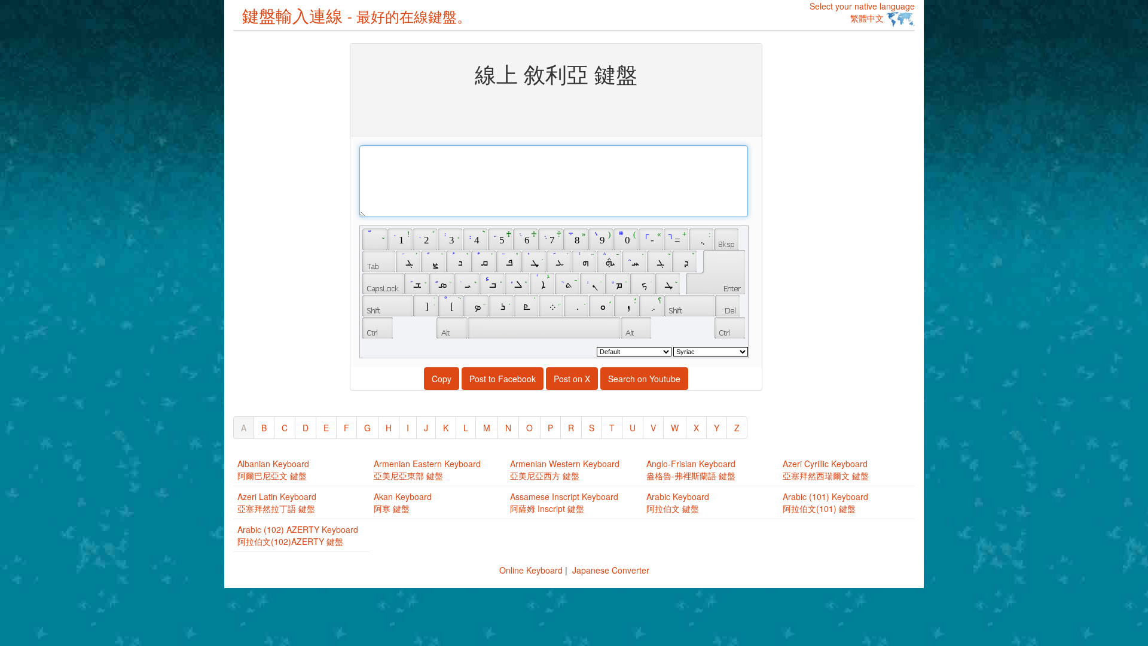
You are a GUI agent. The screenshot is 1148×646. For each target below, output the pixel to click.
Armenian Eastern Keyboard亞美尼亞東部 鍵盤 (427, 470)
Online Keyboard (531, 570)
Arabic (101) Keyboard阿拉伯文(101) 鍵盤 (825, 502)
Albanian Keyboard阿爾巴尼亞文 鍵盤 (273, 470)
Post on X (572, 379)
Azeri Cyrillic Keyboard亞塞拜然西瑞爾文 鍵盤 (826, 470)
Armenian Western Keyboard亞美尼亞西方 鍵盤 (564, 470)
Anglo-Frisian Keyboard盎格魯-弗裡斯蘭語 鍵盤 (690, 470)
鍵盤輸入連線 (356, 15)
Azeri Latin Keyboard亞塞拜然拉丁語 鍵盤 (276, 502)
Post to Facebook (502, 379)
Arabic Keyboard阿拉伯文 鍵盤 (677, 502)
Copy (441, 379)
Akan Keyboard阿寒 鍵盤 (403, 502)
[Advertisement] (281, 222)
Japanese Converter (610, 570)
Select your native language (862, 12)
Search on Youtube (644, 379)
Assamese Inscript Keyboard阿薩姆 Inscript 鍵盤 (564, 502)
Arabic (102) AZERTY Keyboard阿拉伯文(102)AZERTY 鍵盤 (297, 535)
